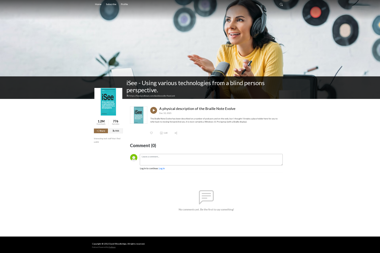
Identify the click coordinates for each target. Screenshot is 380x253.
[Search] (281, 4)
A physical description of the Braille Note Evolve (197, 108)
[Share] (176, 133)
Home (98, 4)
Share (102, 130)
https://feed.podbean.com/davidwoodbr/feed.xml (152, 95)
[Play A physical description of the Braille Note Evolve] (153, 110)
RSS (117, 130)
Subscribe (111, 4)
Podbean (112, 247)
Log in (162, 168)
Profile (124, 4)
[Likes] (151, 133)
